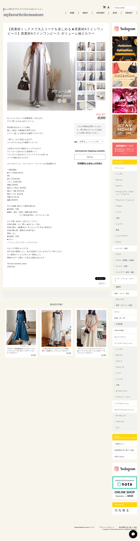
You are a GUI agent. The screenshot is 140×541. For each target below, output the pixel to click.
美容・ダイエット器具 (124, 305)
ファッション (119, 168)
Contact (129, 13)
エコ (117, 427)
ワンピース (120, 367)
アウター (119, 206)
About (85, 13)
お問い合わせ (119, 456)
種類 (75, 142)
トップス (119, 174)
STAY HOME (119, 330)
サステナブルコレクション (124, 410)
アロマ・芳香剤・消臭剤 (125, 260)
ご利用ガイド (119, 444)
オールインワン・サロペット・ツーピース (125, 193)
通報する (101, 283)
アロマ (118, 254)
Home (72, 13)
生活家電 (119, 324)
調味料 (118, 287)
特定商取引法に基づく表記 (124, 450)
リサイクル (120, 421)
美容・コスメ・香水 (121, 293)
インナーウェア (121, 236)
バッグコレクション (121, 403)
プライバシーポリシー (106, 527)
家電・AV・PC (119, 318)
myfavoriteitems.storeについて (84, 527)
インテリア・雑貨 (121, 248)
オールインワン (121, 391)
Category (100, 13)
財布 (117, 230)
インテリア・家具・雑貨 (125, 272)
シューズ (119, 224)
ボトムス (119, 180)
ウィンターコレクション (123, 343)
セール (118, 242)
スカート (119, 186)
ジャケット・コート (123, 397)
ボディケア (120, 299)
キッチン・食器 (121, 266)
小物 (117, 218)
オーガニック (121, 415)
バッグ (118, 212)
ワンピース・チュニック (125, 200)
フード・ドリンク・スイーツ (124, 280)
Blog (115, 13)
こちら (99, 130)
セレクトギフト (120, 337)
